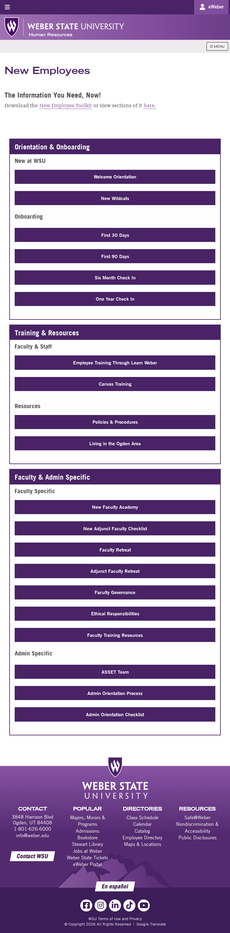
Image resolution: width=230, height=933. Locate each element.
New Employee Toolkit (66, 106)
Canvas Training (115, 384)
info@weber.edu (32, 835)
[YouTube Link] (144, 905)
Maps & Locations (142, 844)
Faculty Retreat (115, 549)
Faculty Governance (115, 592)
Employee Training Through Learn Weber (115, 362)
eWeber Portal (87, 864)
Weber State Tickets (87, 858)
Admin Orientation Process (115, 693)
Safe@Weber (197, 817)
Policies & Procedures (115, 422)
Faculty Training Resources (115, 635)
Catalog (142, 831)
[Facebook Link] (86, 905)
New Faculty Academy (115, 507)
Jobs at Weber (87, 851)
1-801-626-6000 (32, 829)
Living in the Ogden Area (115, 443)
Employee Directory (142, 837)
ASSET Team (115, 672)
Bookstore (87, 837)
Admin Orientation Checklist (115, 714)
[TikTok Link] (129, 905)
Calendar (142, 824)
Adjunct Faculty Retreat (115, 571)
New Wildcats (115, 198)
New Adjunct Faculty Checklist (115, 528)
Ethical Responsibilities (115, 613)
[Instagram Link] (101, 905)
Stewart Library (87, 844)
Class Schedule (142, 817)
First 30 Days (115, 235)
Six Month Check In (115, 277)
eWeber (216, 7)
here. (150, 106)
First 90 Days (115, 256)
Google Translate (151, 924)
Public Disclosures (197, 837)
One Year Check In (115, 299)
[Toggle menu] (7, 7)
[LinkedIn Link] (115, 905)
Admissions (87, 831)
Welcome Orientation (115, 176)
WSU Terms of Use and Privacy (115, 918)
